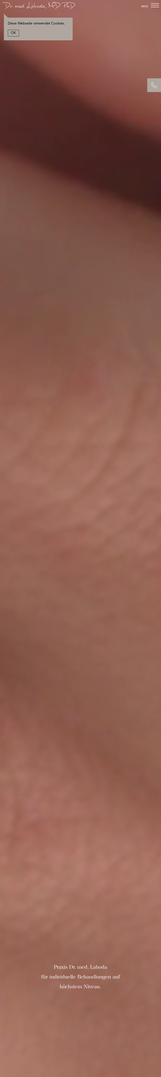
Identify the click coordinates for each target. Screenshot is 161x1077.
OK (13, 33)
